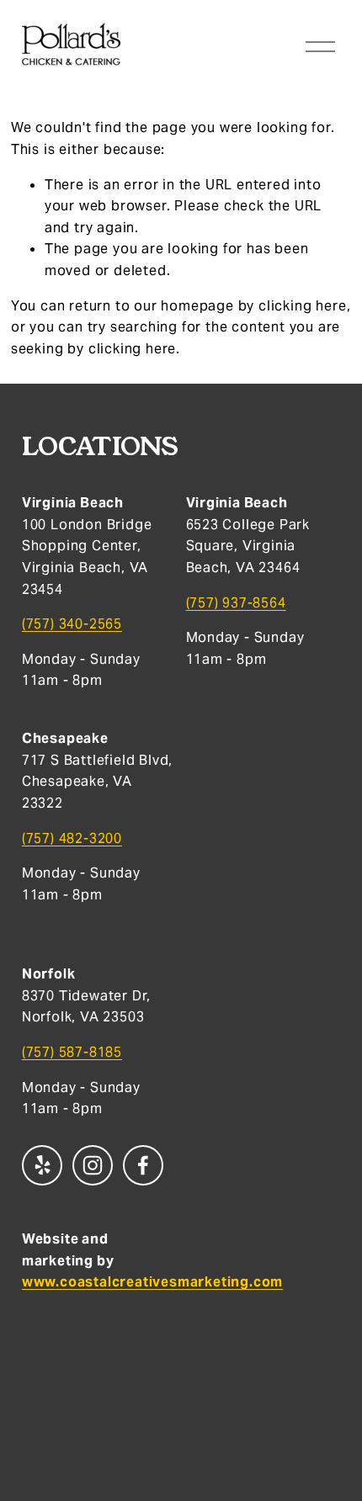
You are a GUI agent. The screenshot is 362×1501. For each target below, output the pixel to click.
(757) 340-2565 (72, 624)
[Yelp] (42, 1165)
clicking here (302, 306)
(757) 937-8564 (236, 603)
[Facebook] (143, 1165)
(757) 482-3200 (72, 838)
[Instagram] (92, 1165)
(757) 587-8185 (72, 1052)
